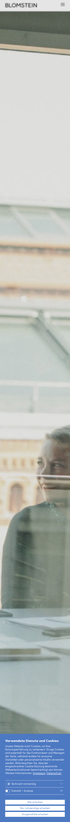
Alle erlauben (35, 802)
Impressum (39, 773)
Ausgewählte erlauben (35, 814)
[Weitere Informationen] (52, 783)
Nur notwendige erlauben (35, 808)
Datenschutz (54, 773)
